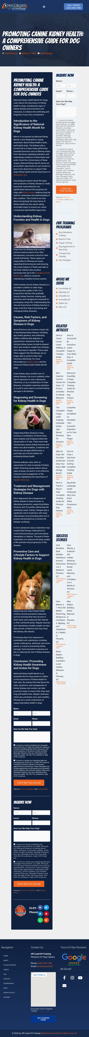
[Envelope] (64, 985)
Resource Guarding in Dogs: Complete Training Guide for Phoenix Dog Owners (71, 385)
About (5, 960)
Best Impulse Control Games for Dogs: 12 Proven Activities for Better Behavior (60, 385)
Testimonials (8, 983)
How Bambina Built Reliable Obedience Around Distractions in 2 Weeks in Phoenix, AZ (61, 560)
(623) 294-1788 (45, 963)
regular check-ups (21, 480)
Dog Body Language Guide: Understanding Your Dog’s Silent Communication (72, 495)
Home (5, 956)
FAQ (4, 974)
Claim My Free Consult (29, 782)
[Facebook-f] (64, 978)
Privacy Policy (42, 789)
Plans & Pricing (9, 965)
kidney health (32, 362)
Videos (6, 970)
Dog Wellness (46, 53)
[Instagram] (72, 978)
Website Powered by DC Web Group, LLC (59, 1033)
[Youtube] (80, 978)
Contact (6, 979)
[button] (44, 7)
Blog (5, 988)
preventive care (20, 175)
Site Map (6, 997)
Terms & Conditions (27, 789)
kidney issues (29, 192)
